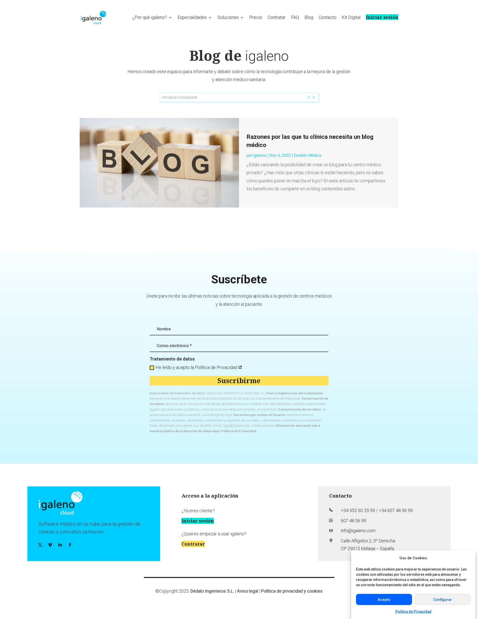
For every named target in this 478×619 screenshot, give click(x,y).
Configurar (442, 599)
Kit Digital (351, 17)
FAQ (295, 17)
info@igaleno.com (358, 530)
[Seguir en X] (40, 545)
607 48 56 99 (353, 520)
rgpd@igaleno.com (236, 425)
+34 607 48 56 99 (396, 510)
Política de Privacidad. (239, 431)
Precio (255, 17)
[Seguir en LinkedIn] (60, 545)
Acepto (384, 599)
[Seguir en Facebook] (70, 545)
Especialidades (192, 17)
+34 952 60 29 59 (358, 510)
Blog (308, 17)
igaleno (259, 155)
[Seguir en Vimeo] (50, 545)
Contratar (277, 17)
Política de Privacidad (413, 611)
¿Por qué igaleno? (149, 17)
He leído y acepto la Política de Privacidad (197, 367)
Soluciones (228, 17)
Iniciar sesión (382, 17)
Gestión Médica (307, 155)
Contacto (327, 17)
